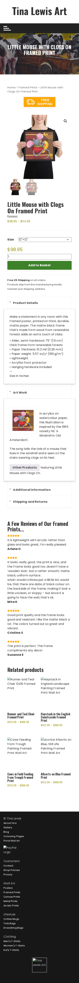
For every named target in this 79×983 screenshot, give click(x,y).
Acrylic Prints (11, 905)
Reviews (12, 216)
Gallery (7, 827)
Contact (8, 865)
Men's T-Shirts (11, 941)
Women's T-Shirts (14, 945)
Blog (6, 831)
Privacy (7, 874)
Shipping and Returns (30, 502)
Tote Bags (9, 923)
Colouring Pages (13, 836)
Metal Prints (10, 901)
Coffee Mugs (11, 919)
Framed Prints (28, 87)
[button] (65, 121)
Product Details (25, 303)
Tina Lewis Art (39, 11)
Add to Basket (39, 265)
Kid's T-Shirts (11, 950)
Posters (8, 887)
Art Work (20, 392)
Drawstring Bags (13, 927)
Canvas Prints (11, 896)
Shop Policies (11, 870)
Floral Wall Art (11, 840)
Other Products (24, 467)
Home (11, 87)
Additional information (32, 490)
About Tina (10, 823)
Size (10, 239)
